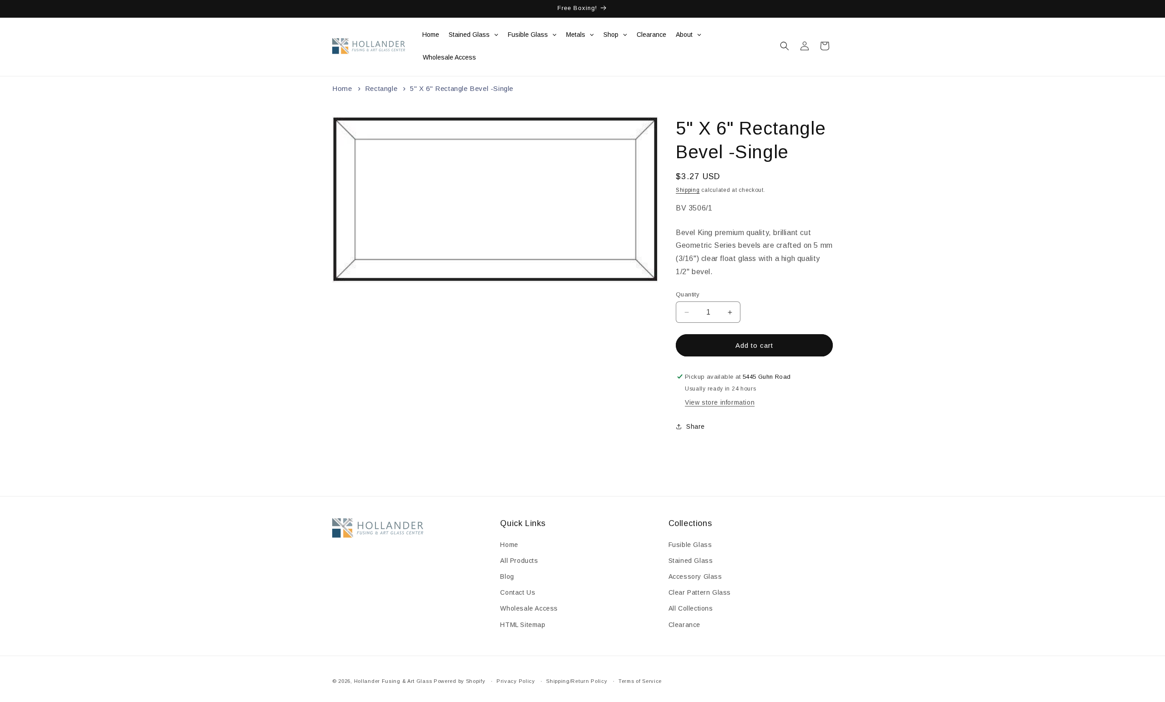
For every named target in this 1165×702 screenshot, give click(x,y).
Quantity (687, 294)
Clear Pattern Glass (700, 592)
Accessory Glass (695, 576)
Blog (507, 576)
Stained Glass (691, 560)
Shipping (688, 190)
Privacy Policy (515, 681)
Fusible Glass (690, 544)
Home (342, 88)
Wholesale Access (529, 608)
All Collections (691, 608)
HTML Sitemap (522, 624)
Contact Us (517, 592)
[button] (785, 46)
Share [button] (695, 426)
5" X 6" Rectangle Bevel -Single (461, 88)
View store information (720, 402)
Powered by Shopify (460, 681)
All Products (519, 560)
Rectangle (381, 88)
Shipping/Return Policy (576, 681)
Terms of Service (640, 681)
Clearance (684, 624)
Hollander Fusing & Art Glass (393, 681)
